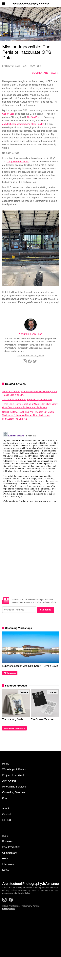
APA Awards (9, 780)
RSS (8, 820)
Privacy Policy (8, 908)
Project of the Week (13, 775)
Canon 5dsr (8, 113)
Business (7, 841)
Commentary (40, 72)
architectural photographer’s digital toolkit (23, 124)
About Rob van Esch (30, 334)
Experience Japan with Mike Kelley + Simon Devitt (30, 666)
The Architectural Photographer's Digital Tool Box (27, 399)
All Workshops (10, 673)
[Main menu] (3, 3)
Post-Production (11, 847)
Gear (54, 72)
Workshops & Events (14, 769)
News (5, 870)
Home (5, 763)
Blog (5, 835)
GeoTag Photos (34, 117)
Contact (6, 814)
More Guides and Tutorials (14, 728)
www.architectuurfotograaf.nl (30, 355)
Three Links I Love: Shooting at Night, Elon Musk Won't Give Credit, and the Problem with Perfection (29, 405)
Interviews (8, 864)
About (5, 808)
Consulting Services (13, 792)
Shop (5, 798)
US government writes (18, 161)
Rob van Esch (12, 66)
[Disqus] (30, 466)
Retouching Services (14, 786)
